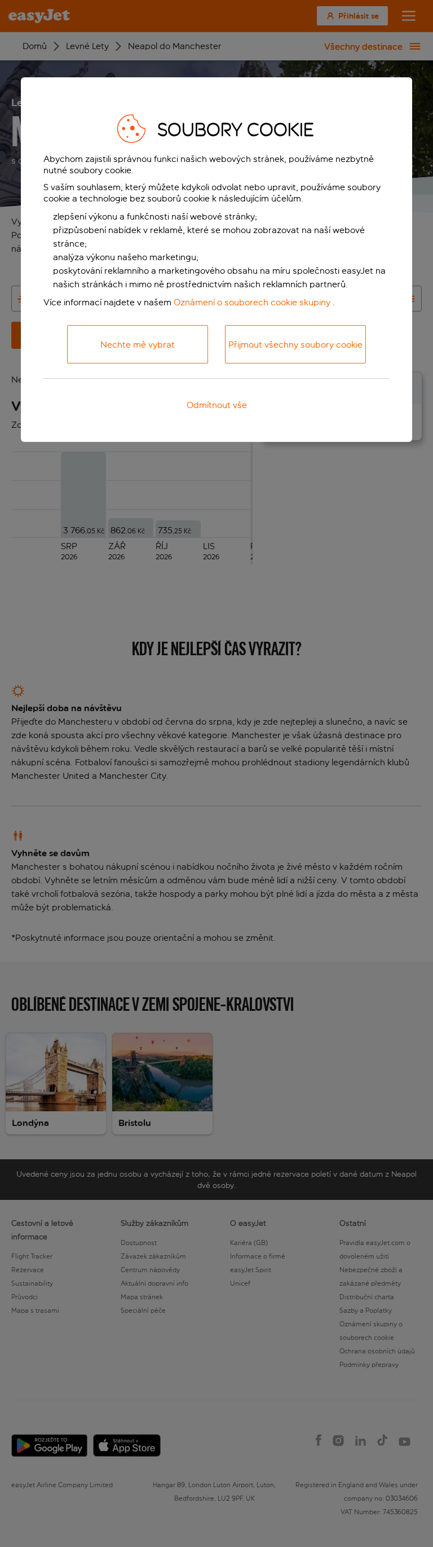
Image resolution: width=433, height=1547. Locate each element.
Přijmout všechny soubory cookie (295, 344)
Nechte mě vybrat (137, 344)
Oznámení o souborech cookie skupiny (252, 302)
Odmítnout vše (217, 405)
